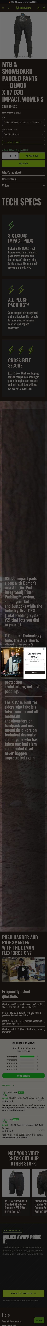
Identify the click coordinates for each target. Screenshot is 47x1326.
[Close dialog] (44, 649)
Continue (34, 672)
